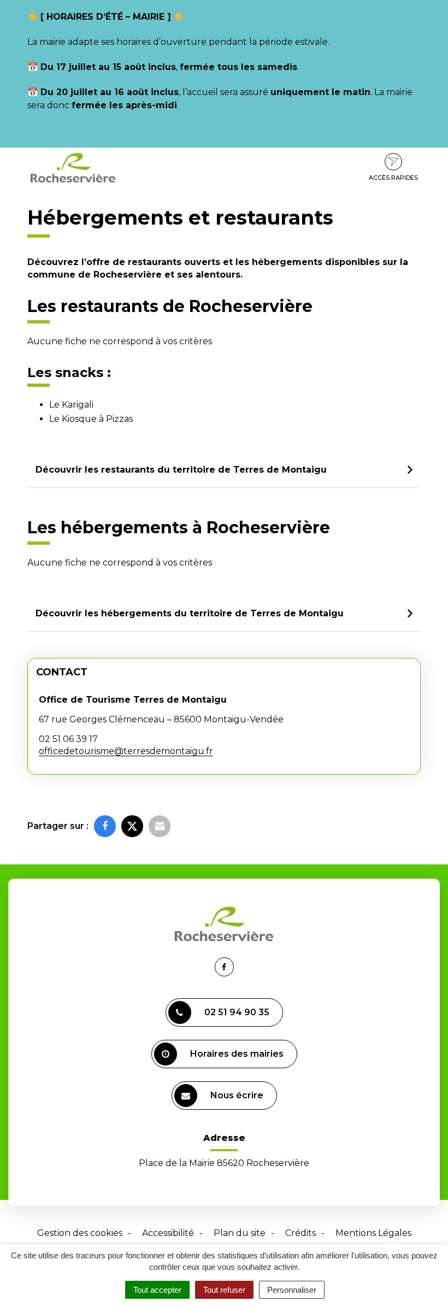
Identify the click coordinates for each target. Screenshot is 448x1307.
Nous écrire (236, 1095)
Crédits (300, 1233)
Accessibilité (168, 1233)
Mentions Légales (373, 1233)
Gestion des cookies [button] (79, 1233)
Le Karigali (71, 404)
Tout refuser (224, 1289)
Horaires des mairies (237, 1054)
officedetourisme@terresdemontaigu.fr (126, 751)
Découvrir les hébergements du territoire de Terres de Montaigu (190, 613)
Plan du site (240, 1233)
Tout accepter (157, 1289)
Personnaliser (291, 1289)
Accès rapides (393, 177)
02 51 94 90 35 (236, 1012)
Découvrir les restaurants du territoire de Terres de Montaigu (181, 469)
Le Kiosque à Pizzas (91, 419)
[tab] (224, 470)
